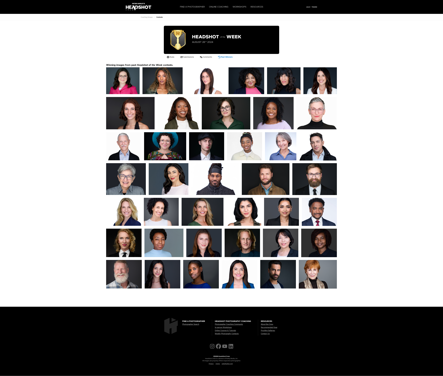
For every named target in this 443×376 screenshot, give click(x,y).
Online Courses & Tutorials (225, 330)
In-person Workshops (223, 327)
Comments (207, 57)
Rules (171, 57)
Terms (218, 364)
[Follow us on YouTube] (224, 346)
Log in (308, 7)
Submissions (188, 57)
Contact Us (265, 334)
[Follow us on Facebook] (218, 346)
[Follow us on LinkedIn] (230, 346)
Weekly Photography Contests (227, 334)
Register (314, 7)
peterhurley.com (227, 364)
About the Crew (267, 324)
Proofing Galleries (268, 330)
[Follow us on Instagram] (212, 346)
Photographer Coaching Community (229, 324)
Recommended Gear (269, 327)
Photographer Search (190, 324)
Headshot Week (216, 37)
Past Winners (226, 57)
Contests (159, 17)
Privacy (211, 364)
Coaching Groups (147, 17)
